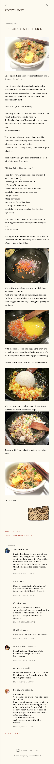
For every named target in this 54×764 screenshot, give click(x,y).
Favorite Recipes (25, 535)
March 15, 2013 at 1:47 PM (23, 682)
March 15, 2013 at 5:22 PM (23, 727)
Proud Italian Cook (22, 646)
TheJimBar (18, 549)
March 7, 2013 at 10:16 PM (23, 595)
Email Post (16, 531)
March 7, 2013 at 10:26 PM (24, 622)
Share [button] (7, 531)
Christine (17, 603)
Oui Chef (17, 630)
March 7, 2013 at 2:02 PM (23, 573)
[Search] (47, 4)
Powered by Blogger (29, 750)
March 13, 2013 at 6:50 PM (24, 660)
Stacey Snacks (14, 10)
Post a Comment (13, 733)
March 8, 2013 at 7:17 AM (23, 638)
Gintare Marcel (35, 756)
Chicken (14, 535)
